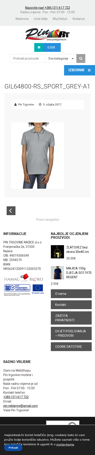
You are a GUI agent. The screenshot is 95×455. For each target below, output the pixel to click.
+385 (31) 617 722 (16, 397)
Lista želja (41, 19)
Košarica (79, 19)
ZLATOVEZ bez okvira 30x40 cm (77, 250)
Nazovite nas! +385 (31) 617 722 (47, 7)
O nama (60, 293)
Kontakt (60, 304)
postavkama (65, 444)
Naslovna (22, 19)
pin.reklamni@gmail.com (20, 406)
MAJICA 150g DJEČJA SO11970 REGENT (78, 273)
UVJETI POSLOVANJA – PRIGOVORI (70, 333)
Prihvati (13, 447)
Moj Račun (60, 19)
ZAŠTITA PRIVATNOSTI (64, 318)
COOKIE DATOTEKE (68, 346)
